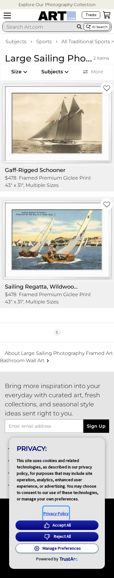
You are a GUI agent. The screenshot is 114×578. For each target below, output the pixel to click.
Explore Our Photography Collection (57, 4)
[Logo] (57, 15)
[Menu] (7, 15)
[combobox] (39, 27)
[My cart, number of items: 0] (107, 15)
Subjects (15, 41)
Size (16, 72)
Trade (91, 14)
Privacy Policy (56, 513)
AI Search (100, 27)
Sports (44, 41)
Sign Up (96, 426)
